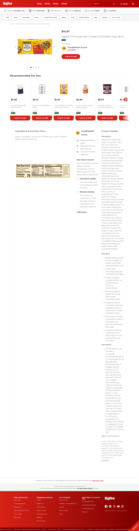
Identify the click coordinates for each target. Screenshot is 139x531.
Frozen (36, 17)
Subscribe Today (98, 480)
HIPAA (59, 529)
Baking (18, 24)
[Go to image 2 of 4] (33, 67)
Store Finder (17, 517)
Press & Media (18, 514)
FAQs (61, 514)
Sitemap (2, 529)
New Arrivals (116, 17)
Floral (72, 17)
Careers (61, 507)
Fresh (7, 17)
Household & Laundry (50, 17)
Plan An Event (41, 521)
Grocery (39, 500)
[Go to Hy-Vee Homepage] (7, 3)
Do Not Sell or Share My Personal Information (26, 529)
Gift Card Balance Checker (21, 510)
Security (43, 529)
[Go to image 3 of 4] (36, 67)
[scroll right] (126, 99)
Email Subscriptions (20, 503)
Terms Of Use (52, 529)
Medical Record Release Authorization (74, 529)
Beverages (26, 17)
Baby (95, 17)
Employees (89, 529)
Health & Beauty (84, 17)
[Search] (113, 3)
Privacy (9, 529)
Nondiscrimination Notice (122, 529)
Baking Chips (45, 24)
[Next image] (54, 47)
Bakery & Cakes (41, 510)
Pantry (16, 17)
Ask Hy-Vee (17, 500)
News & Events (63, 510)
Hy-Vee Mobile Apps (88, 508)
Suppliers (111, 529)
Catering (39, 517)
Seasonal (105, 17)
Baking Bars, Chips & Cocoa (31, 24)
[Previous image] (16, 47)
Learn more (82, 212)
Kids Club (85, 512)
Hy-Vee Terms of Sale (85, 488)
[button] (72, 50)
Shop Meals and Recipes (89, 505)
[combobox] (104, 3)
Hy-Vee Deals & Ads (87, 501)
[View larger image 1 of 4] (35, 47)
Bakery (64, 17)
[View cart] (133, 4)
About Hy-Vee (63, 500)
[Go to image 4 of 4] (39, 67)
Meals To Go (40, 503)
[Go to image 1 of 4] (31, 67)
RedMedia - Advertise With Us (68, 503)
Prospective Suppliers (100, 529)
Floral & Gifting (41, 507)
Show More (105, 460)
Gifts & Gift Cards (42, 514)
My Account (17, 507)
